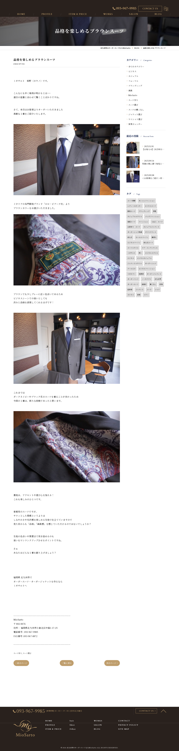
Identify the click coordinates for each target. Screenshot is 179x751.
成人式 (130, 237)
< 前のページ (21, 663)
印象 (161, 284)
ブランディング (135, 85)
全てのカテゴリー (136, 66)
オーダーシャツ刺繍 (135, 232)
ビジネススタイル (151, 253)
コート (149, 289)
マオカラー (131, 274)
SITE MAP (123, 729)
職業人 (154, 237)
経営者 (130, 289)
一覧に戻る (67, 663)
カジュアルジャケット (151, 227)
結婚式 (144, 284)
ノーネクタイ (146, 279)
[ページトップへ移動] (163, 710)
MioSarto (132, 95)
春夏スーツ (131, 222)
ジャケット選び (135, 114)
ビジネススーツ (150, 206)
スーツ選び (27, 653)
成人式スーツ (148, 242)
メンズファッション (152, 216)
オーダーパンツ (133, 279)
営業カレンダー (135, 124)
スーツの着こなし (136, 109)
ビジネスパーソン (134, 242)
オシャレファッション (147, 201)
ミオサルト (131, 253)
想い (140, 253)
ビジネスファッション (147, 268)
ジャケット (139, 289)
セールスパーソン (142, 237)
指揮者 (141, 274)
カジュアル (133, 76)
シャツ (157, 289)
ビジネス (132, 71)
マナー (146, 295)
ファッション (143, 222)
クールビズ (131, 268)
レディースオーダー (135, 206)
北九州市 (158, 279)
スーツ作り (17, 653)
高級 (130, 90)
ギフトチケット (150, 232)
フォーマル (133, 80)
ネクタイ (131, 295)
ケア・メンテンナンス (150, 248)
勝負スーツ (131, 211)
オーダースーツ (133, 284)
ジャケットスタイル (135, 263)
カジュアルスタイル (135, 216)
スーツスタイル (133, 248)
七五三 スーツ (157, 222)
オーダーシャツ (150, 263)
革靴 (154, 211)
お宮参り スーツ (134, 227)
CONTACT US (150, 8)
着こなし (153, 284)
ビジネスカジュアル (144, 258)
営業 (138, 295)
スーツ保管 (131, 201)
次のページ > (112, 663)
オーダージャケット (154, 274)
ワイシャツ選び (135, 119)
